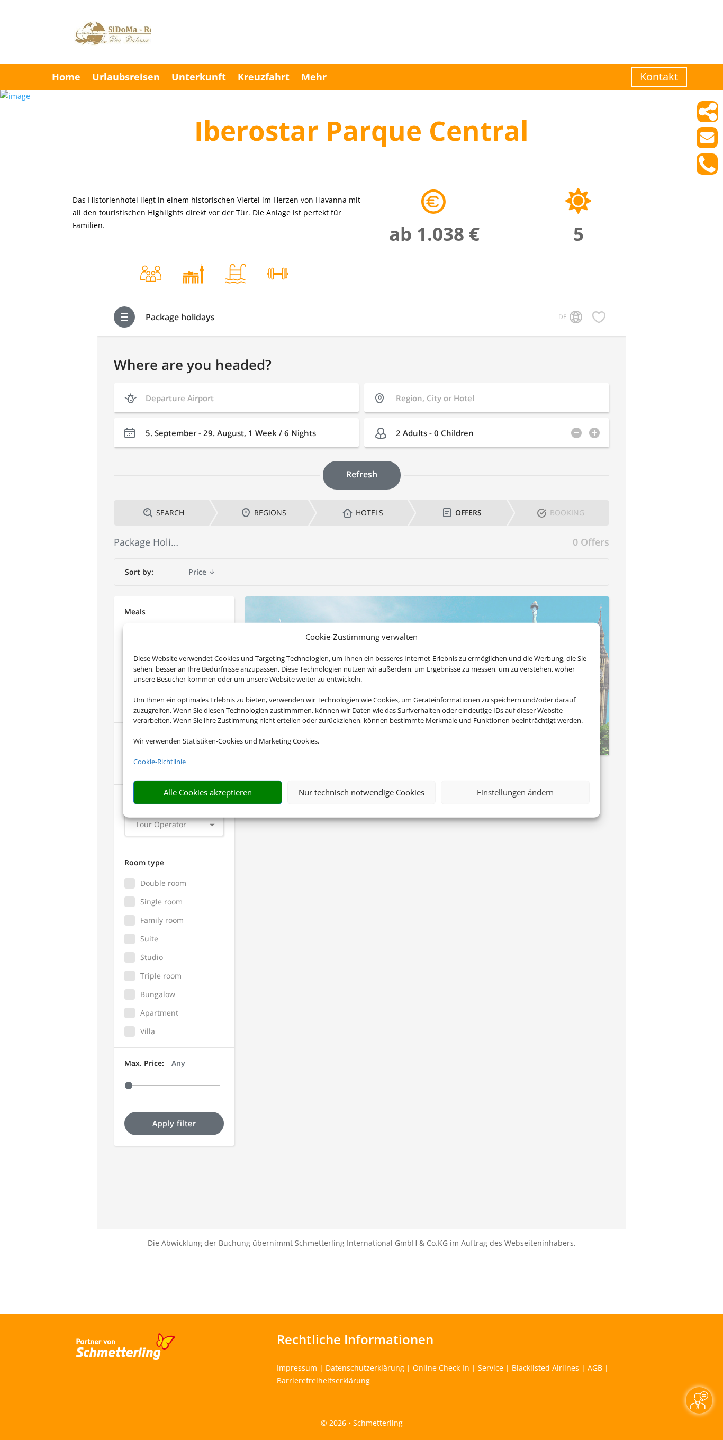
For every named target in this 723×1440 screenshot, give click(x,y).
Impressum (297, 1368)
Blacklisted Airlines (545, 1368)
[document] (361, 133)
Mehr (314, 76)
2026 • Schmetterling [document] (365, 1423)
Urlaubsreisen (126, 76)
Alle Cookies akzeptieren (208, 792)
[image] (15, 96)
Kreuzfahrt (264, 76)
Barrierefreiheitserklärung (323, 1380)
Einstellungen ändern (515, 792)
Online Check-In (441, 1368)
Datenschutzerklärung (365, 1368)
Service (490, 1368)
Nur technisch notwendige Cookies (361, 792)
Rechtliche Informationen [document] (355, 1339)
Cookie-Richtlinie (159, 761)
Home (66, 76)
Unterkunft (198, 76)
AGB (595, 1368)
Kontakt (659, 76)
